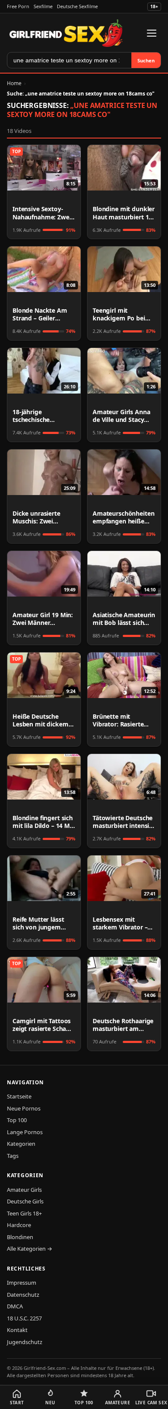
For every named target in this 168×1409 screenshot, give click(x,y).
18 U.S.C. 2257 (24, 1318)
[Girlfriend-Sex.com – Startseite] (66, 33)
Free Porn (18, 6)
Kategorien (21, 1144)
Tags (13, 1156)
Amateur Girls (24, 1190)
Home (14, 83)
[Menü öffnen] (151, 33)
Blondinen (20, 1237)
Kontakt (17, 1330)
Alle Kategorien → (29, 1248)
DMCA (15, 1306)
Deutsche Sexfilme (77, 6)
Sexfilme (43, 6)
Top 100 (17, 1120)
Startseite (19, 1096)
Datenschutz (23, 1294)
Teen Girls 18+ (24, 1213)
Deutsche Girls (25, 1201)
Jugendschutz (24, 1342)
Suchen (146, 60)
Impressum (21, 1282)
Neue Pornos (23, 1108)
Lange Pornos (25, 1132)
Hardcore (19, 1225)
